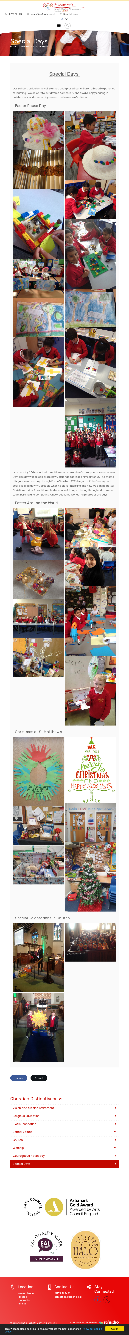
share (20, 1078)
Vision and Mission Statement (33, 1108)
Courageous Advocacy (29, 1156)
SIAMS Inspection (24, 1124)
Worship (18, 1148)
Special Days (22, 1164)
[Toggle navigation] (59, 26)
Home (13, 46)
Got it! (114, 1329)
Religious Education (26, 1116)
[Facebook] (62, 19)
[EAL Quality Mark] (46, 1246)
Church (18, 1140)
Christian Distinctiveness (34, 46)
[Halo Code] (85, 1250)
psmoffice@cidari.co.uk (42, 14)
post (40, 1078)
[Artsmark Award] (64, 1207)
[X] (66, 19)
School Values (22, 1132)
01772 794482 (15, 14)
